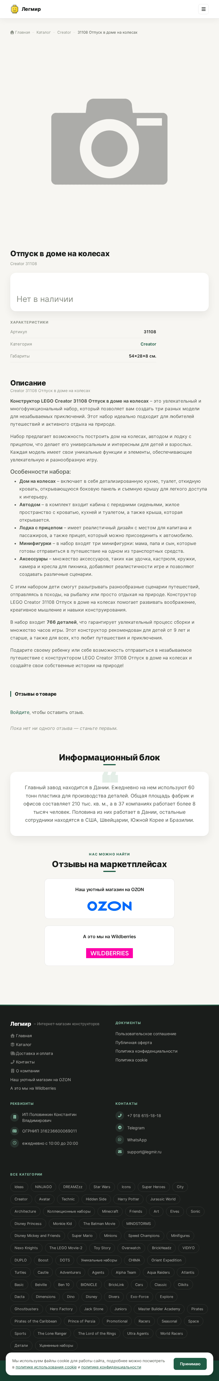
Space (193, 1321)
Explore (166, 1297)
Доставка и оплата (34, 1053)
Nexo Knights (26, 1248)
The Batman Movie (99, 1224)
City (180, 1187)
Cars (139, 1285)
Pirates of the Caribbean (36, 1321)
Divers (114, 1297)
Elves (174, 1211)
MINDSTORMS (138, 1224)
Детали (21, 1345)
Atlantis (187, 1272)
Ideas (19, 1187)
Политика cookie (131, 1059)
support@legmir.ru (144, 1151)
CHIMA (134, 1260)
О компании (27, 1070)
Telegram (136, 1127)
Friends (135, 1211)
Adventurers (70, 1272)
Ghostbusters (26, 1309)
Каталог (23, 1044)
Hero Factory (61, 1309)
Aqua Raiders (158, 1272)
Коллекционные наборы (69, 1211)
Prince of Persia (81, 1321)
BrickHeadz (161, 1248)
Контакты (25, 1061)
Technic (68, 1199)
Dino (71, 1297)
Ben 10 (64, 1285)
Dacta (20, 1297)
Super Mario (82, 1235)
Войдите (19, 712)
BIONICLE (89, 1285)
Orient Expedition (166, 1260)
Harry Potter (128, 1199)
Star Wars (102, 1187)
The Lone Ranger (52, 1333)
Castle (43, 1272)
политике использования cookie (46, 1367)
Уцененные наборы (56, 1345)
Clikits (183, 1285)
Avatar (44, 1199)
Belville (41, 1285)
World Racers (171, 1333)
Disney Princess (28, 1224)
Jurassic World (163, 1199)
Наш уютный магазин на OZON (40, 1079)
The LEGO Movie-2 (65, 1248)
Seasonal (169, 1321)
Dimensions (46, 1297)
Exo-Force (140, 1297)
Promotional (117, 1321)
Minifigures (180, 1235)
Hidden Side (96, 1199)
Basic (19, 1285)
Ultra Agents (138, 1333)
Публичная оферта (133, 1042)
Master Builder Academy (159, 1309)
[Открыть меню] (203, 9)
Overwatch (131, 1248)
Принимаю (190, 1364)
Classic (161, 1285)
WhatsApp (137, 1139)
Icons (126, 1187)
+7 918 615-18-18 (144, 1115)
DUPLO (21, 1260)
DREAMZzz (72, 1187)
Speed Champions (144, 1235)
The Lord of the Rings (97, 1333)
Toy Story (102, 1248)
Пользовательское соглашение (145, 1033)
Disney (91, 1297)
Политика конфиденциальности (146, 1051)
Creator (148, 344)
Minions (110, 1235)
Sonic (195, 1211)
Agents (98, 1272)
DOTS (65, 1260)
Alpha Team (126, 1272)
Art (156, 1211)
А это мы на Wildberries (33, 1088)
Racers (144, 1321)
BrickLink (116, 1285)
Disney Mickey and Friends (37, 1235)
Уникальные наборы (99, 1260)
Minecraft (110, 1211)
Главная (23, 1035)
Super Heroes (153, 1187)
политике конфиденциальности (111, 1367)
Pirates (197, 1309)
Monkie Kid (62, 1224)
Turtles (20, 1272)
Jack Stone (93, 1309)
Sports (20, 1333)
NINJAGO (43, 1187)
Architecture (25, 1211)
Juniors (120, 1309)
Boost (43, 1260)
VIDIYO (188, 1248)
